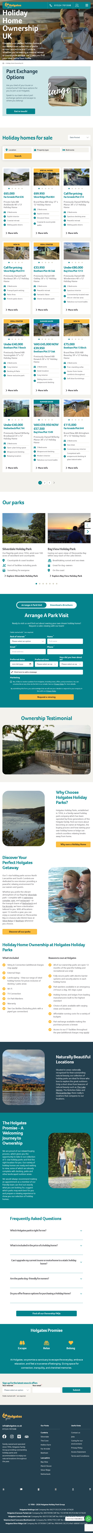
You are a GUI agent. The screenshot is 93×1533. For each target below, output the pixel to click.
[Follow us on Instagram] (12, 1437)
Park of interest (18, 636)
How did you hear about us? (71, 658)
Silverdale (32, 894)
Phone (50, 647)
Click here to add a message (25, 672)
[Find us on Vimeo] (19, 1437)
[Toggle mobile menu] (86, 5)
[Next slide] (88, 532)
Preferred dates (17, 659)
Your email (37, 1386)
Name (50, 636)
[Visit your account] (78, 5)
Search (18, 155)
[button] (9, 188)
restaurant (25, 900)
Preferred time (42, 659)
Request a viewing (46, 696)
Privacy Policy (59, 684)
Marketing (15, 677)
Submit (76, 1389)
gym (13, 900)
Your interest (8, 1386)
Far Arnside (7, 906)
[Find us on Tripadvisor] (27, 1437)
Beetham (20, 920)
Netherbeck (27, 903)
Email (13, 647)
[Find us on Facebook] (4, 1437)
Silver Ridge (7, 920)
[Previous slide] (88, 525)
